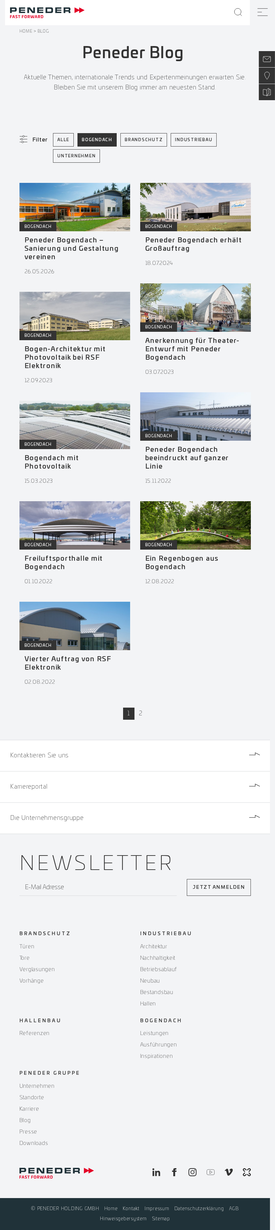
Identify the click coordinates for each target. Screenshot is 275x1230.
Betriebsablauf (158, 969)
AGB (234, 1208)
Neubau (150, 981)
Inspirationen (156, 1056)
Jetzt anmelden (218, 887)
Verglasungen (37, 969)
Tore (24, 958)
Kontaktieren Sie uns (39, 756)
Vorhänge (31, 981)
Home (26, 31)
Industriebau (193, 140)
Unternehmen (76, 156)
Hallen (148, 1003)
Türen (27, 946)
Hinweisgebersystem (123, 1219)
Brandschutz (144, 140)
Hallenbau (40, 1021)
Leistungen (154, 1033)
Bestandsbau (156, 992)
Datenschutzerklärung (199, 1208)
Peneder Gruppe (49, 1073)
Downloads (33, 1143)
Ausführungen (158, 1044)
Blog (25, 1120)
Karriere (29, 1109)
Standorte (31, 1097)
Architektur (153, 946)
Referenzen (34, 1033)
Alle (63, 140)
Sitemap (161, 1219)
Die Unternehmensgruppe (47, 818)
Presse (28, 1132)
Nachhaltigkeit (158, 958)
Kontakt (131, 1208)
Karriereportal (29, 787)
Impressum (157, 1208)
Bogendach (97, 140)
